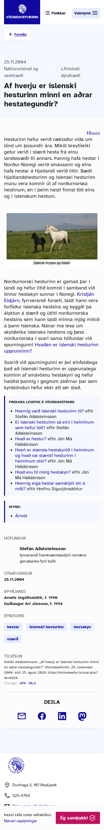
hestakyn (82, 626)
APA (23, 683)
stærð (12, 639)
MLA (32, 683)
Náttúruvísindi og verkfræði (21, 72)
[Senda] (22, 716)
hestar (13, 626)
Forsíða (20, 34)
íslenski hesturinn (46, 626)
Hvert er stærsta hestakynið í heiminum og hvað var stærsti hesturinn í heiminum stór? (54, 455)
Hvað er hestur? (30, 439)
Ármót (21, 516)
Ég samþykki (74, 818)
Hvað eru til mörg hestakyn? (43, 472)
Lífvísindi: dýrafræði (70, 72)
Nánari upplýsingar (20, 820)
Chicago (10, 683)
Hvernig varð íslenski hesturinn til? (49, 411)
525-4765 (21, 795)
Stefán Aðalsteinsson (43, 548)
